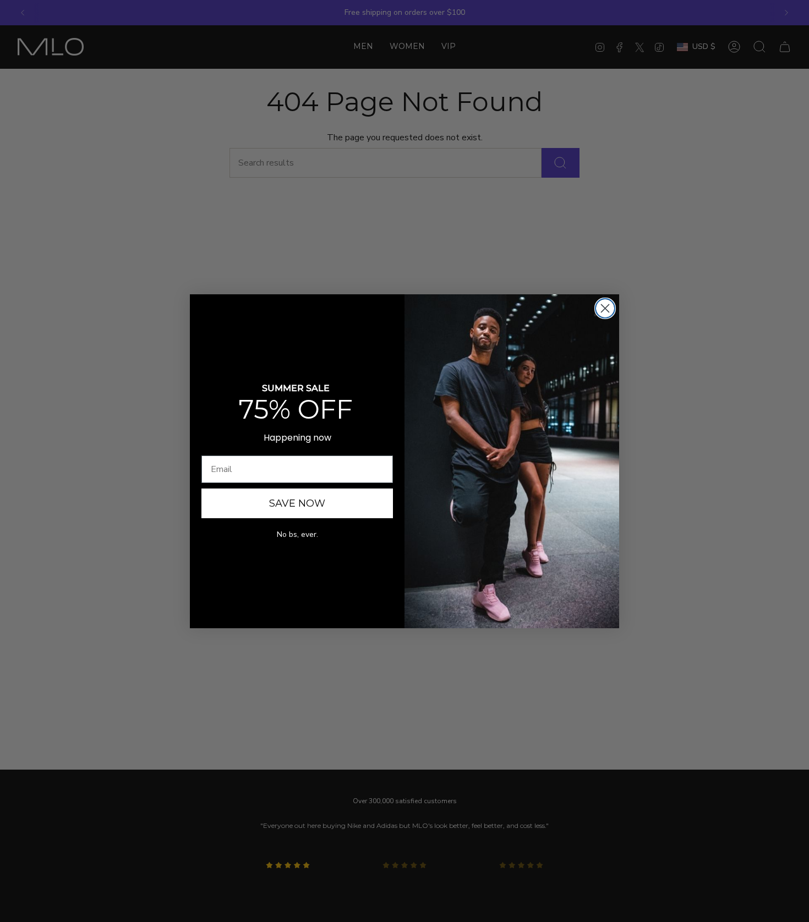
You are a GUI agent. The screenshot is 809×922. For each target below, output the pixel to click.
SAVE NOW (297, 503)
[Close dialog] (605, 308)
